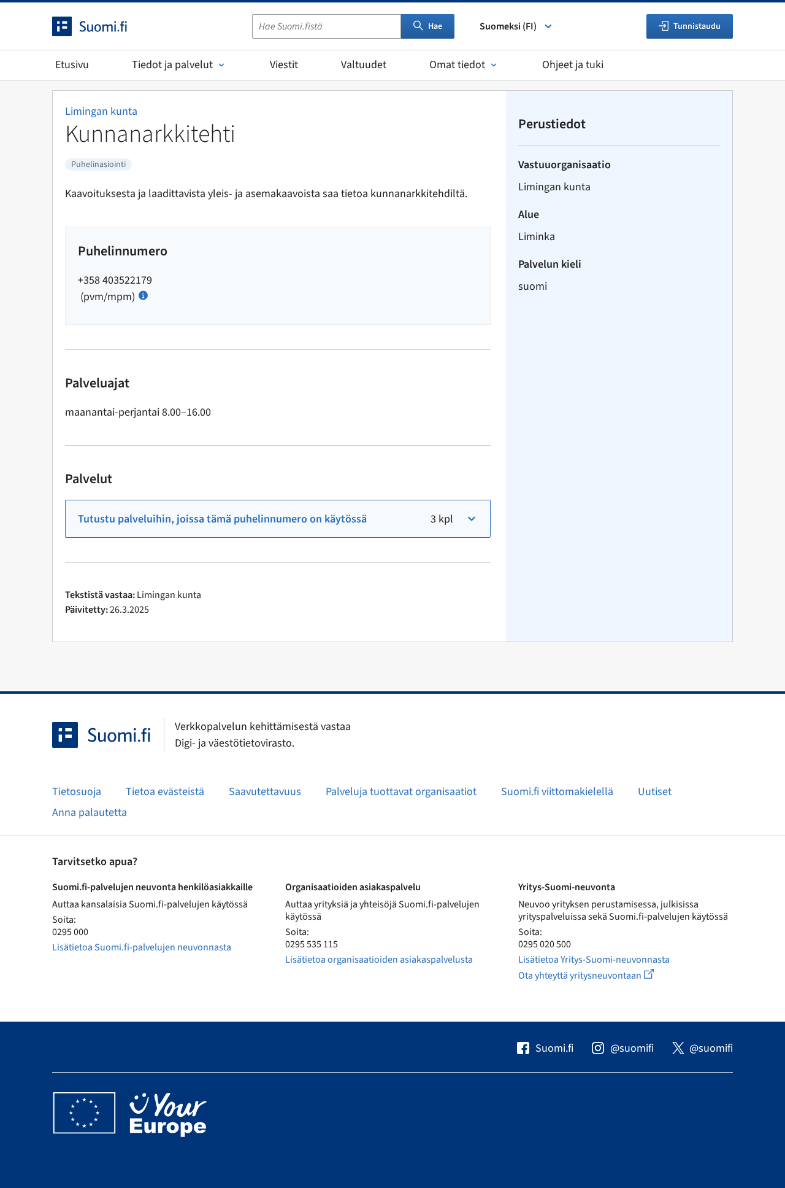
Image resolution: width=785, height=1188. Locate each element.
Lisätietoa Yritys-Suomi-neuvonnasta (594, 959)
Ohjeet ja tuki (572, 64)
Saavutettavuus (265, 791)
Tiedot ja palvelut (172, 64)
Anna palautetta (89, 812)
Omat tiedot (457, 64)
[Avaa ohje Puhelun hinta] (143, 294)
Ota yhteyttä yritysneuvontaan (600, 975)
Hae (435, 26)
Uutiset (655, 791)
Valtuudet (363, 64)
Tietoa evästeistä (165, 791)
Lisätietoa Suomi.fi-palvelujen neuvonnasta (141, 947)
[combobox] (326, 26)
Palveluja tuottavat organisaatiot (401, 791)
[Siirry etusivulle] (100, 26)
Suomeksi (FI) (508, 26)
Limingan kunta (101, 111)
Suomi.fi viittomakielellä (557, 791)
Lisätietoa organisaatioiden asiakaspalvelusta (379, 959)
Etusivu (72, 64)
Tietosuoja (76, 791)
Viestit (284, 64)
